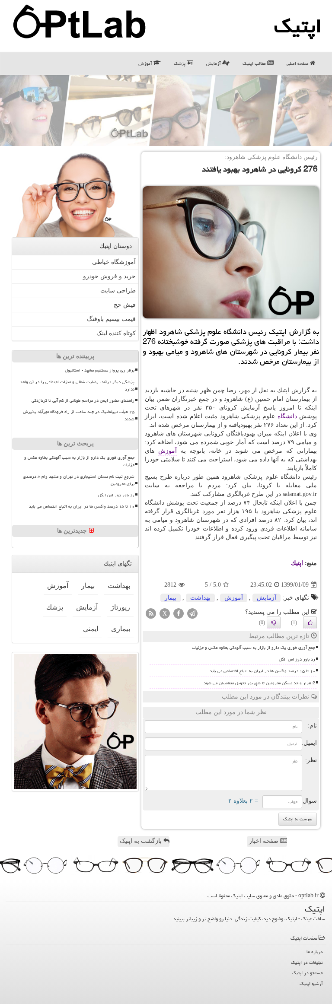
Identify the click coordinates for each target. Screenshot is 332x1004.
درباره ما (314, 951)
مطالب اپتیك (255, 63)
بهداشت (200, 597)
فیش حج (125, 305)
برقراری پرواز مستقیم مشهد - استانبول (99, 370)
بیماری (120, 628)
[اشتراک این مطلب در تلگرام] (192, 614)
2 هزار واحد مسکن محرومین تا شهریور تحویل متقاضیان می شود (259, 683)
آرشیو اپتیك (311, 983)
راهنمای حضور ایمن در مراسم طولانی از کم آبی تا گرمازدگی (83, 400)
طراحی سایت (118, 290)
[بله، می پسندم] (310, 622)
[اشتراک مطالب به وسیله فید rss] (151, 614)
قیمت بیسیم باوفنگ (111, 319)
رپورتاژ (120, 607)
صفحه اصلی (298, 63)
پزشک (180, 63)
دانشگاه (287, 416)
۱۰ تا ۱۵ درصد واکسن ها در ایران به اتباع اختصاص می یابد (262, 671)
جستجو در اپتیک (307, 972)
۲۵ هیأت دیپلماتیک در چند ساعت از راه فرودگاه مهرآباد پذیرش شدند (78, 415)
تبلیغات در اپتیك (307, 962)
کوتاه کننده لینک (116, 333)
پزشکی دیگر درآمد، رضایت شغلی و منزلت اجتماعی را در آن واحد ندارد (77, 386)
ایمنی (90, 628)
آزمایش (214, 63)
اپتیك (297, 563)
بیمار (170, 597)
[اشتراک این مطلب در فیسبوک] (178, 614)
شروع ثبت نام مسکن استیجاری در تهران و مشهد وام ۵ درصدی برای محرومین (78, 480)
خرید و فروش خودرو (109, 276)
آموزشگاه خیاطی (114, 262)
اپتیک (298, 25)
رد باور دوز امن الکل (297, 659)
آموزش (145, 63)
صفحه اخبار (264, 841)
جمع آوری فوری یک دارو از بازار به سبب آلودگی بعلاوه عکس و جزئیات (253, 647)
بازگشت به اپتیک (141, 841)
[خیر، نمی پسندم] (274, 622)
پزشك (54, 607)
